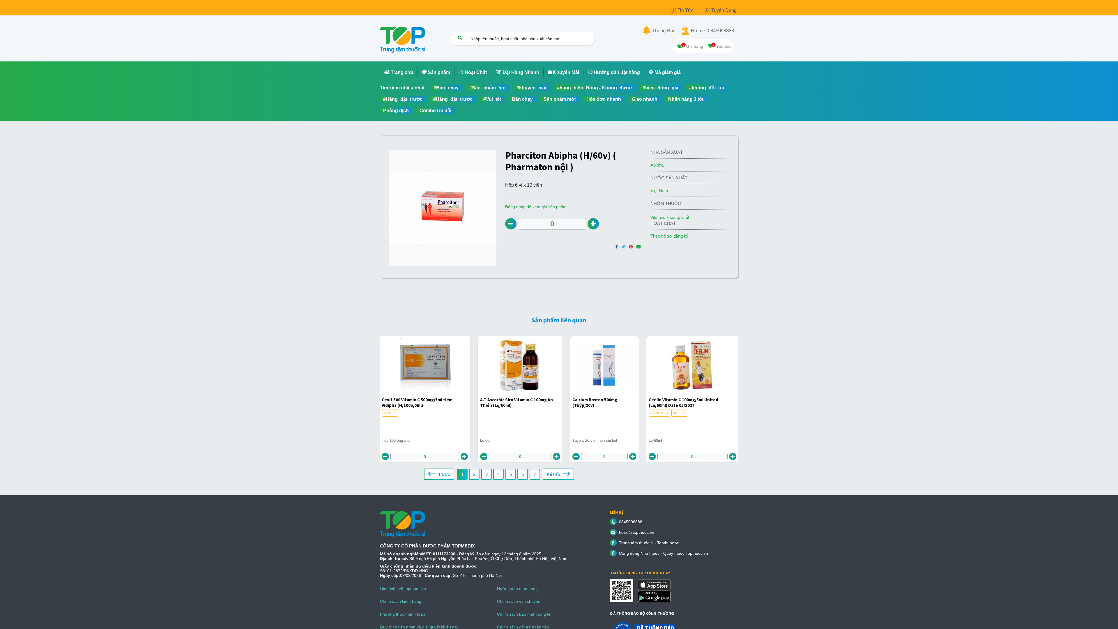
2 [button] (474, 474)
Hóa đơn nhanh (603, 99)
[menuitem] (399, 72)
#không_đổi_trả (706, 87)
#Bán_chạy (446, 87)
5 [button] (511, 474)
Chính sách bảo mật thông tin (524, 614)
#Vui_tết (492, 99)
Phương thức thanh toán (402, 614)
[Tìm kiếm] (460, 37)
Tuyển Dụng (724, 10)
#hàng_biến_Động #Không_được (594, 87)
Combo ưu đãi (435, 110)
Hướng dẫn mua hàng (517, 588)
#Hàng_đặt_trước (402, 99)
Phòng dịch (396, 110)
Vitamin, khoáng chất (669, 217)
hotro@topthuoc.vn (636, 532)
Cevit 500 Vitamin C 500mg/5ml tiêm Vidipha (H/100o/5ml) (417, 402)
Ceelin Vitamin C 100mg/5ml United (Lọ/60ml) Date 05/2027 (683, 402)
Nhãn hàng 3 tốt (685, 99)
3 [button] (486, 474)
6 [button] (522, 474)
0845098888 (630, 522)
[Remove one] (510, 223)
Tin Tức (686, 10)
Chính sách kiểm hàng (400, 601)
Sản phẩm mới (560, 99)
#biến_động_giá (660, 87)
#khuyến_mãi (531, 87)
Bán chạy (522, 99)
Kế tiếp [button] (554, 474)
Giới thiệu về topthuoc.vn (403, 588)
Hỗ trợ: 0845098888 (712, 31)
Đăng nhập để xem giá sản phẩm (536, 206)
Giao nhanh (644, 99)
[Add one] (593, 223)
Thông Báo (663, 31)
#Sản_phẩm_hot (487, 87)
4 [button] (498, 474)
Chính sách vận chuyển (518, 601)
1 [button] (462, 474)
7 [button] (535, 474)
